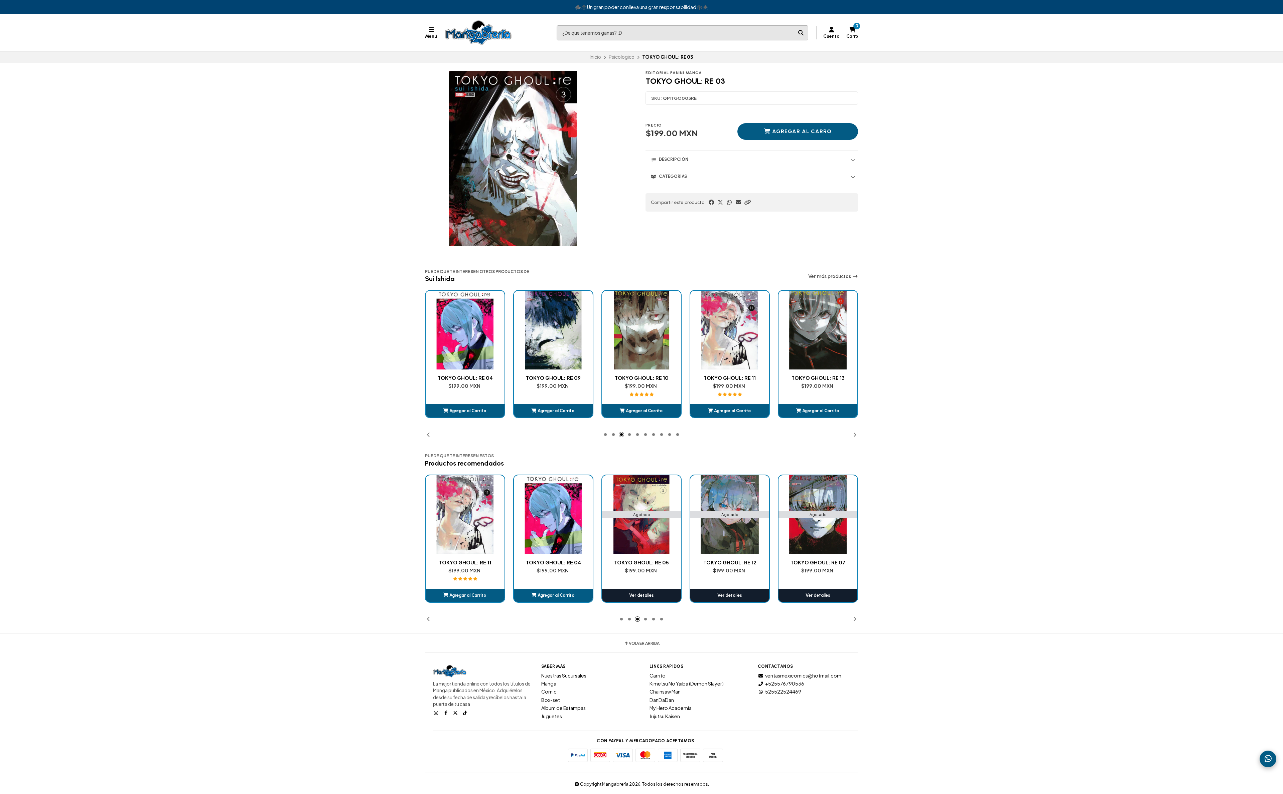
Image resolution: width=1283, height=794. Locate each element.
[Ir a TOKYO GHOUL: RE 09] (465, 330)
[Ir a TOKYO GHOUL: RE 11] (641, 330)
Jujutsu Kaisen (665, 716)
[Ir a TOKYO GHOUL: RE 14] (817, 330)
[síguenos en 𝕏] (456, 712)
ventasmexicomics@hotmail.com (803, 675)
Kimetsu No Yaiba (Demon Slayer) (687, 683)
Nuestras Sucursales (563, 675)
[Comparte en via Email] (738, 202)
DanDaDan (662, 700)
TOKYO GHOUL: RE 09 (465, 378)
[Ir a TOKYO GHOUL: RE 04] (465, 514)
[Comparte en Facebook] (711, 202)
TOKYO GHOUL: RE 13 (729, 378)
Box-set (550, 700)
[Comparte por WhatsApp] (729, 202)
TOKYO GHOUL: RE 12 (641, 562)
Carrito (658, 675)
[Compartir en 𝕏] (720, 202)
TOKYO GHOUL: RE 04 (465, 562)
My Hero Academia (671, 708)
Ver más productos (830, 276)
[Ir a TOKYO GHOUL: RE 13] (729, 330)
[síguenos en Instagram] (436, 712)
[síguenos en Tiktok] (465, 712)
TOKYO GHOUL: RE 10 (553, 378)
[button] (747, 202)
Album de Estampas (563, 708)
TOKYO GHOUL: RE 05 (553, 562)
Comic (549, 691)
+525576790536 (784, 683)
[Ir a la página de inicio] (478, 32)
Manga (548, 683)
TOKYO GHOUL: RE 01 (818, 562)
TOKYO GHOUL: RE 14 (818, 378)
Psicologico (621, 57)
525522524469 (783, 691)
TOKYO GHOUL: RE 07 (729, 562)
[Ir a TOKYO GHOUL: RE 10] (553, 330)
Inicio (595, 57)
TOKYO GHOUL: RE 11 (641, 378)
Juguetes (551, 716)
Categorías (673, 176)
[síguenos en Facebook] (446, 712)
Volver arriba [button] (644, 643)
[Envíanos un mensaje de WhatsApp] (1268, 759)
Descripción (673, 159)
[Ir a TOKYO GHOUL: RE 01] (817, 514)
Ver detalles (553, 595)
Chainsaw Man (665, 691)
